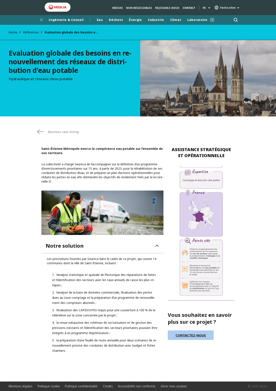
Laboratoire (197, 20)
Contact (189, 8)
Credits (108, 386)
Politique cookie (49, 386)
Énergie (135, 20)
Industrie (156, 20)
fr (204, 8)
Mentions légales (20, 386)
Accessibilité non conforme (136, 386)
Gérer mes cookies (174, 386)
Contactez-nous (191, 335)
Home (13, 32)
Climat (175, 20)
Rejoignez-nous (167, 8)
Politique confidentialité (81, 386)
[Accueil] (41, 19)
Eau (100, 20)
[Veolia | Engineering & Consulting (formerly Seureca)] (57, 7)
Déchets (116, 20)
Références (31, 32)
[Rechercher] (235, 20)
